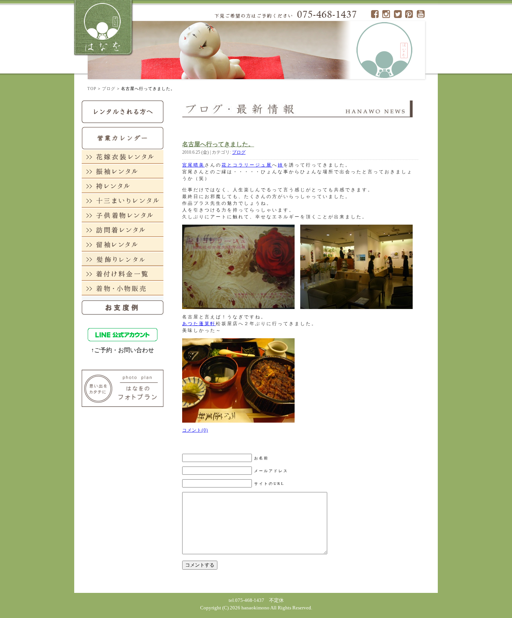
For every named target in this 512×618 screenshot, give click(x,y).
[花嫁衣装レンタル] (122, 156)
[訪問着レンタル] (122, 229)
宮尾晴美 (193, 165)
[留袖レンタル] (122, 244)
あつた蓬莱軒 (199, 323)
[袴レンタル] (122, 186)
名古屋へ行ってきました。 (218, 144)
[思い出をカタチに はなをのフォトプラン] (122, 388)
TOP (91, 88)
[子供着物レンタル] (122, 215)
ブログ (108, 88)
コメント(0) (195, 430)
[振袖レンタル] (122, 171)
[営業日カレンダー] (122, 137)
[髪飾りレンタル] (122, 259)
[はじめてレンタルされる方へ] (122, 111)
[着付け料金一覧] (122, 273)
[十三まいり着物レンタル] (122, 200)
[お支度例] (122, 305)
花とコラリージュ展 (247, 165)
